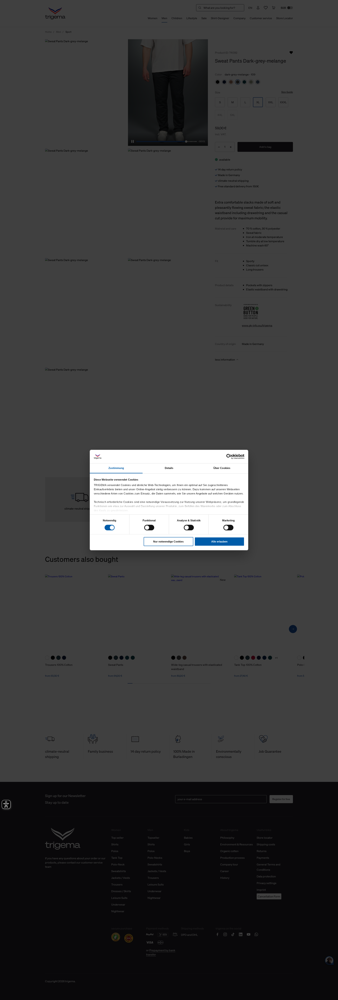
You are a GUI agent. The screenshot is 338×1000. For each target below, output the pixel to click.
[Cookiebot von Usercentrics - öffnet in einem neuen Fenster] (229, 456)
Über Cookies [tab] (221, 468)
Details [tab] (169, 468)
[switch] (149, 527)
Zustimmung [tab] (116, 468)
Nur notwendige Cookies (168, 541)
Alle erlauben (219, 541)
